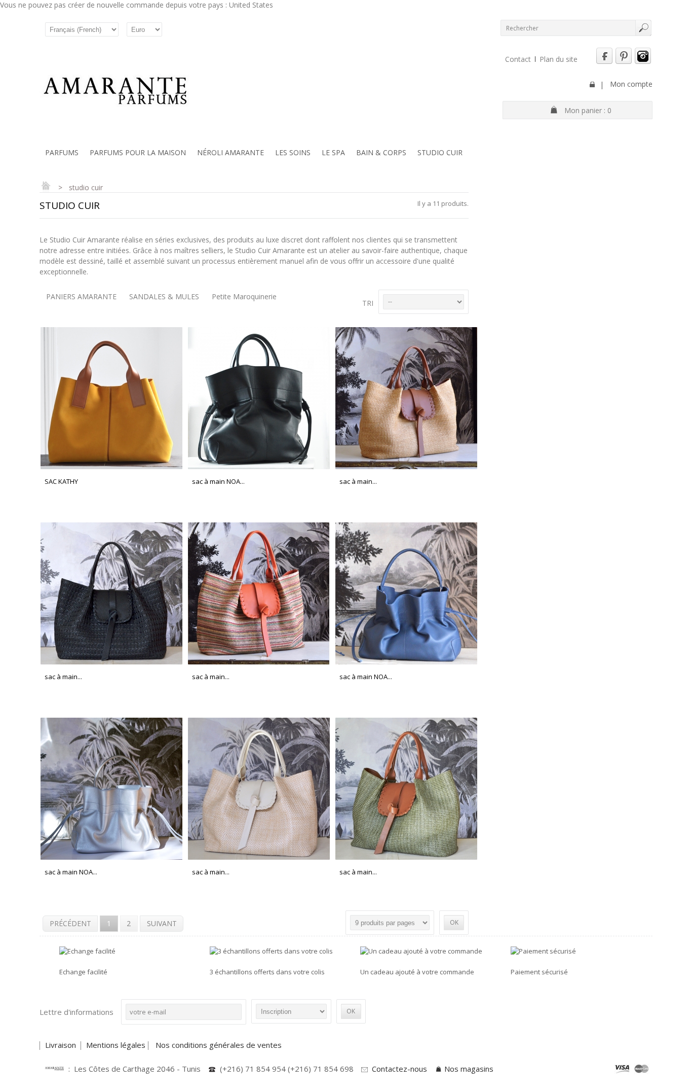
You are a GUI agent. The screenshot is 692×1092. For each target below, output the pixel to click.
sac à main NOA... (218, 481)
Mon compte (631, 84)
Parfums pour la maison (138, 152)
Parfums (62, 152)
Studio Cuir (440, 152)
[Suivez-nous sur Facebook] (604, 61)
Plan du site (559, 59)
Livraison (61, 1045)
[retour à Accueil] (46, 187)
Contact (518, 59)
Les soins (293, 152)
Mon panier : (587, 110)
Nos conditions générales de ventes (219, 1045)
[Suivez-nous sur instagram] (643, 61)
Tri (367, 303)
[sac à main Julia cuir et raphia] (406, 464)
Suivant (162, 923)
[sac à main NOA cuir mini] (406, 659)
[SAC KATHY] (111, 464)
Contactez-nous (399, 1069)
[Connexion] (592, 84)
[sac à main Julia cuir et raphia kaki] (406, 854)
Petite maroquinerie (244, 296)
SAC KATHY (61, 481)
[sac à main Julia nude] (258, 854)
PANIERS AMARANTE (81, 296)
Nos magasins (468, 1069)
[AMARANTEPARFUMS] (115, 91)
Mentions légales (115, 1045)
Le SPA (333, 152)
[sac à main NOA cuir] (258, 464)
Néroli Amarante (230, 152)
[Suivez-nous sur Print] (624, 61)
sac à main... (358, 481)
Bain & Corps (381, 152)
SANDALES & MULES (164, 296)
